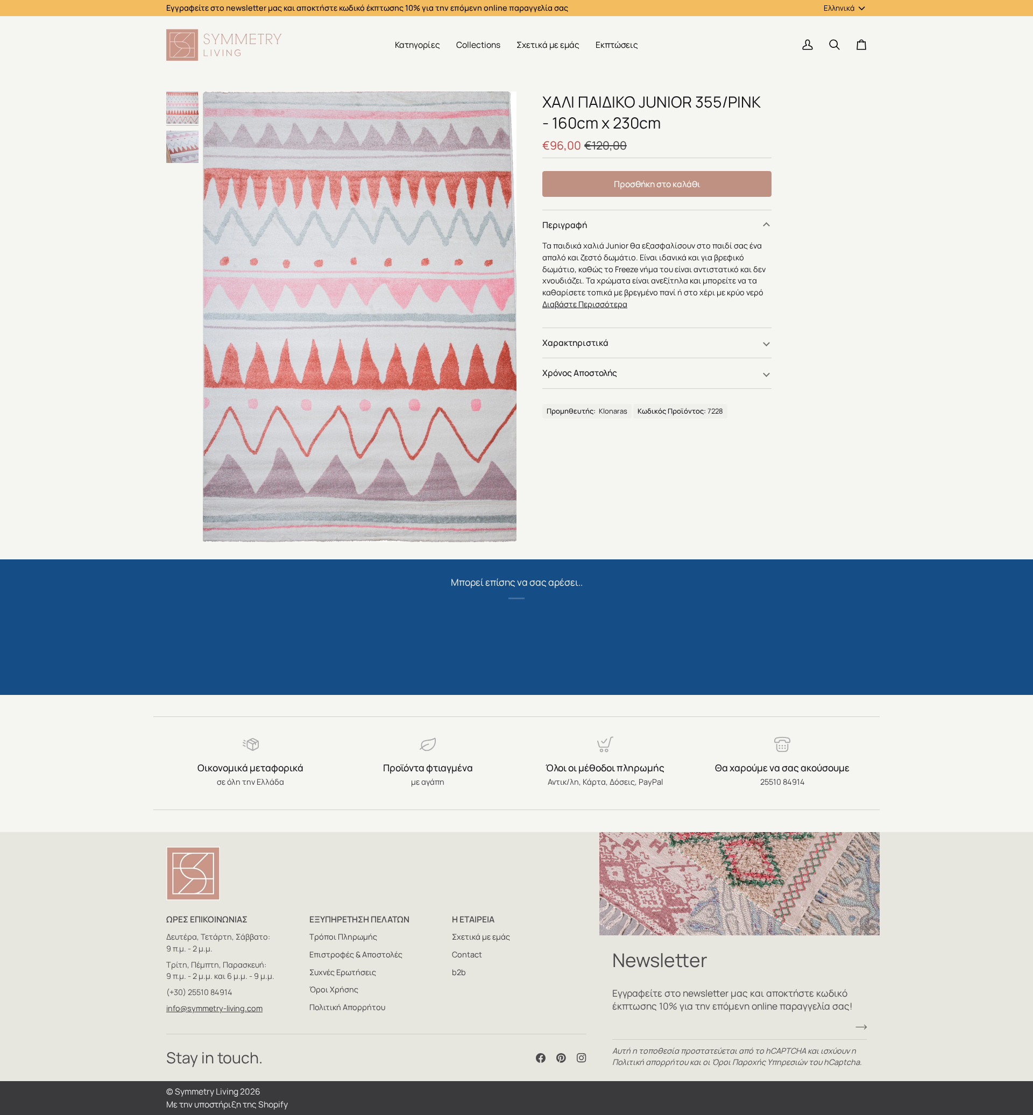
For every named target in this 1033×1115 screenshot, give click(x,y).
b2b (459, 972)
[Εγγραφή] (858, 1027)
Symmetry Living (206, 1091)
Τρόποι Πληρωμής (343, 937)
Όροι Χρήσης (333, 989)
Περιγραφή (564, 225)
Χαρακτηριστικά (575, 343)
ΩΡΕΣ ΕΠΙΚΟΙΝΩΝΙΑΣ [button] (206, 919)
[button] (417, 45)
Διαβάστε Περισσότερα (584, 304)
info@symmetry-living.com (214, 1008)
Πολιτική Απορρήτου (347, 1007)
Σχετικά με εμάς (481, 937)
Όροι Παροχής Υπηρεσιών (759, 1062)
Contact (467, 954)
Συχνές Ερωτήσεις (342, 972)
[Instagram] (581, 1058)
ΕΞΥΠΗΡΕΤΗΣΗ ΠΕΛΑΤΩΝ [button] (359, 919)
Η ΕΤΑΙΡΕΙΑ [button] (473, 919)
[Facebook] (541, 1058)
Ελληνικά (839, 8)
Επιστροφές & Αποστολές (355, 954)
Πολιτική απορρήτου (650, 1062)
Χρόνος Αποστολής (579, 373)
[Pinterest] (561, 1058)
